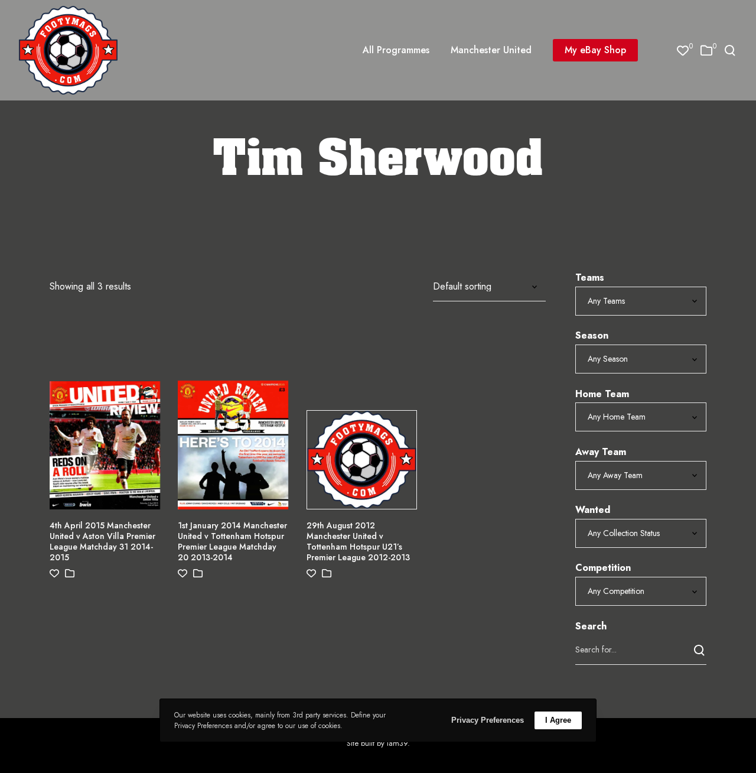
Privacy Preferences (487, 720)
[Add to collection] (69, 573)
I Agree (558, 720)
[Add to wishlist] (54, 573)
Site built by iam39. (378, 743)
